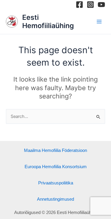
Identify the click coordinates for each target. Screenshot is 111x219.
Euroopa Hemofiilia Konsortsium (56, 166)
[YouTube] (101, 4)
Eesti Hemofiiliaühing (48, 21)
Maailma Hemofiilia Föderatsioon (55, 150)
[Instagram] (90, 4)
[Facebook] (79, 4)
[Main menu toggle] (99, 21)
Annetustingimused (55, 199)
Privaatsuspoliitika (55, 183)
